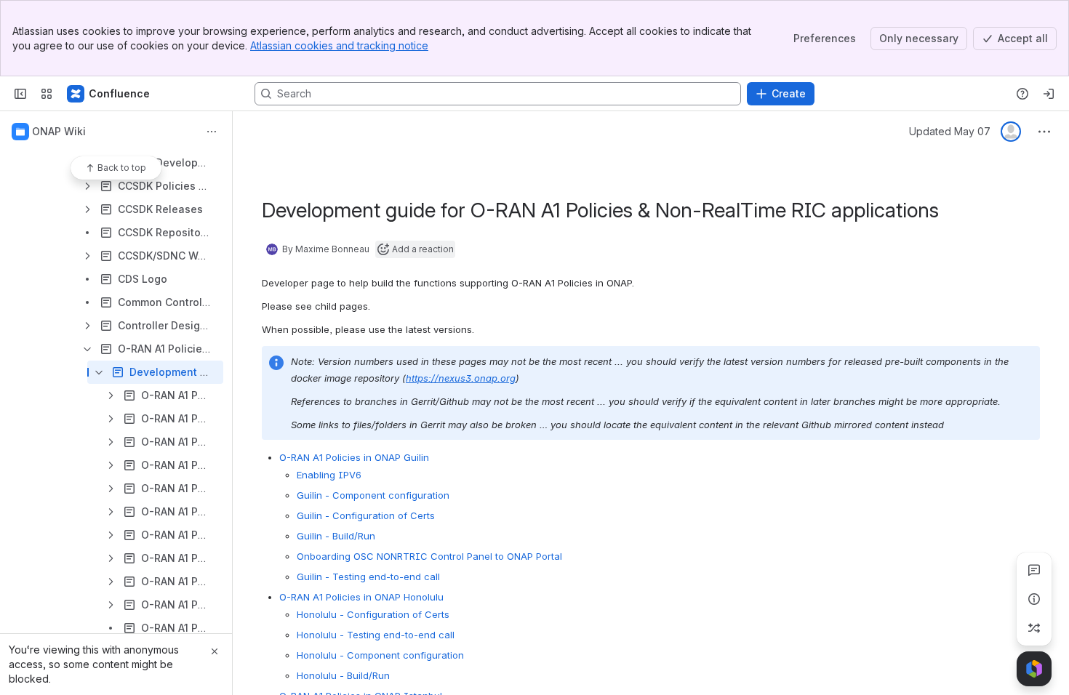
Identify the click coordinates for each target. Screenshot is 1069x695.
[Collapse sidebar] (20, 93)
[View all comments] (1034, 570)
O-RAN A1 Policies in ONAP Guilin (354, 457)
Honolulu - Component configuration (380, 655)
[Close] (214, 651)
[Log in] (1048, 93)
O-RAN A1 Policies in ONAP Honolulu (361, 597)
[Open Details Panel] (1034, 599)
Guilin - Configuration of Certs (366, 515)
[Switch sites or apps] (46, 93)
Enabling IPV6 (329, 475)
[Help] (1022, 93)
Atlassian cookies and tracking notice (339, 45)
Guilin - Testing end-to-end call (368, 576)
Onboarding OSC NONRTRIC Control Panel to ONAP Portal (429, 556)
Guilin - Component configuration (373, 495)
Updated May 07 (949, 131)
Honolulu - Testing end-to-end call (376, 634)
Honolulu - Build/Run (343, 675)
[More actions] (211, 131)
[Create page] (1034, 628)
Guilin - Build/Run (336, 536)
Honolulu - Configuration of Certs (373, 614)
